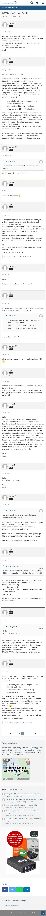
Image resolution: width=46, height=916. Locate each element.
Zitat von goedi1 (10, 626)
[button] (43, 3)
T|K (5, 16)
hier (19, 713)
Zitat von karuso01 (12, 566)
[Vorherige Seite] (11, 733)
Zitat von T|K (9, 161)
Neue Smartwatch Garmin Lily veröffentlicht (22, 805)
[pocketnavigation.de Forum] (9, 3)
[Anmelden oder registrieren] (37, 3)
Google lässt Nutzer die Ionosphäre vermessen (23, 794)
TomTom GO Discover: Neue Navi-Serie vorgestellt (24, 799)
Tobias (8, 796)
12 (31, 733)
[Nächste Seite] (35, 733)
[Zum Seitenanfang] (43, 913)
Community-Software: (23, 913)
